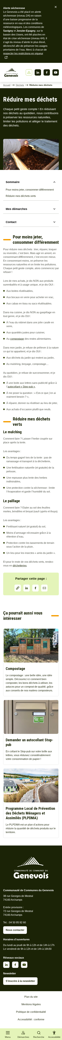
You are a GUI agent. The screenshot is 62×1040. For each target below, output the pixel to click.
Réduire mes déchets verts (21, 196)
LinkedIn (26, 588)
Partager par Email (44, 588)
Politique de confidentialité (31, 1012)
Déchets (20, 85)
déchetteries (20, 565)
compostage (17, 338)
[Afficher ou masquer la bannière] (29, 72)
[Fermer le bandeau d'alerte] (55, 7)
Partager (17, 588)
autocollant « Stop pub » (21, 386)
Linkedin (38, 72)
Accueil (6, 85)
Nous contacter (15, 930)
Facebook (47, 72)
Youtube (55, 72)
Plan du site (31, 996)
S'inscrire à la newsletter (20, 981)
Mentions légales (31, 1004)
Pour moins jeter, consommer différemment (30, 189)
